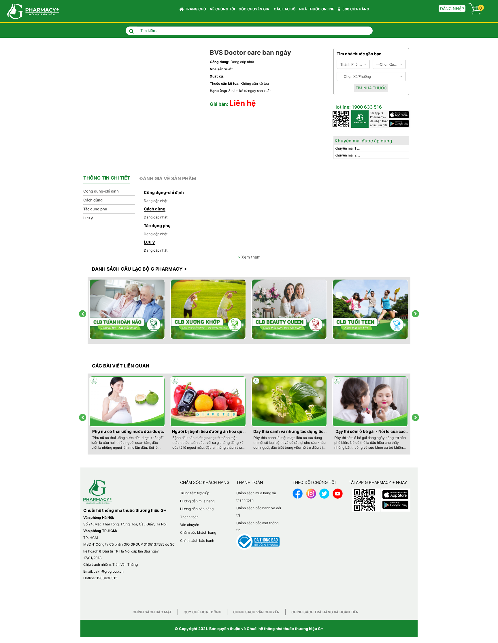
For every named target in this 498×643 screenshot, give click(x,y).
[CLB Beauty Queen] (289, 310)
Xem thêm (250, 256)
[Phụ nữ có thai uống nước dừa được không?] (127, 401)
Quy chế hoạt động (202, 612)
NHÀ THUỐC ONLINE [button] (316, 9)
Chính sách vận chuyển (256, 612)
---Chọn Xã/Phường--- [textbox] (357, 76)
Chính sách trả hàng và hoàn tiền (325, 612)
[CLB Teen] (370, 310)
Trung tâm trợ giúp (194, 493)
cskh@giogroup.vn (109, 571)
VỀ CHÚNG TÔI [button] (222, 9)
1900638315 (107, 578)
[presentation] (82, 313)
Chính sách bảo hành (197, 540)
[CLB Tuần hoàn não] (127, 310)
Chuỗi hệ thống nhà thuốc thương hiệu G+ (285, 628)
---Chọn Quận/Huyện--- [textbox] (387, 64)
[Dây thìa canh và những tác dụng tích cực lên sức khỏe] (289, 401)
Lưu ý (88, 218)
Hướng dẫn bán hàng (197, 509)
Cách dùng (93, 200)
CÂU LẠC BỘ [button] (284, 9)
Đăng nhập (452, 8)
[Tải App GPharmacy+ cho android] (399, 123)
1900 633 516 (366, 107)
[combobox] (353, 64)
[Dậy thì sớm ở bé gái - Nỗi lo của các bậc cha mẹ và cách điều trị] (370, 401)
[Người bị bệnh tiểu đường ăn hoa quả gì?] (208, 401)
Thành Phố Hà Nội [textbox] (351, 64)
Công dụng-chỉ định (101, 191)
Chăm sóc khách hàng (198, 532)
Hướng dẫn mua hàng (197, 501)
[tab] (106, 178)
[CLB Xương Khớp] (208, 310)
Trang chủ (195, 9)
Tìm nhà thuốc (371, 88)
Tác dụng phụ (95, 209)
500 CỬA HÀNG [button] (355, 9)
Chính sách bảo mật (152, 612)
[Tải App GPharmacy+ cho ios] (399, 114)
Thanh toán (189, 517)
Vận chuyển (189, 525)
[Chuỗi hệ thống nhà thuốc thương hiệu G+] (30, 10)
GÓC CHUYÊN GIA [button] (254, 9)
